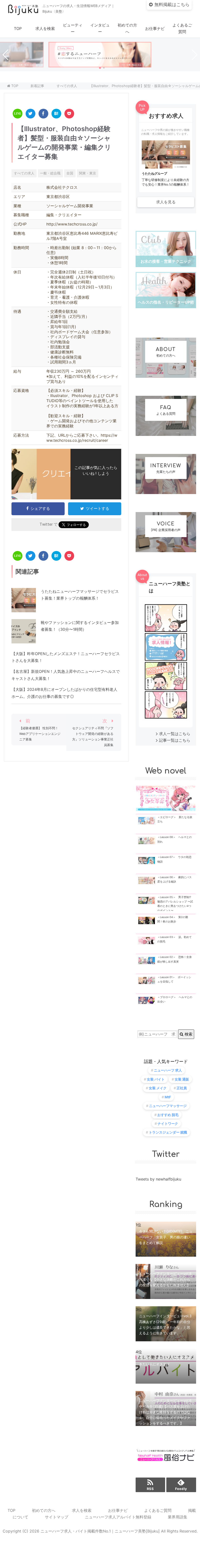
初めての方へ (127, 28)
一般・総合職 (50, 173)
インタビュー (100, 28)
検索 (187, 1034)
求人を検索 (45, 28)
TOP (18, 28)
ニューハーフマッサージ (168, 1106)
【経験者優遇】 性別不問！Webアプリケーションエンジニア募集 (39, 733)
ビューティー (72, 28)
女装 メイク (158, 1088)
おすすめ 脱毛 (168, 1115)
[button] (100, 68)
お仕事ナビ (155, 28)
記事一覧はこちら (174, 740)
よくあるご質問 (182, 28)
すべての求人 (24, 173)
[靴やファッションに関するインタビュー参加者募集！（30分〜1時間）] (23, 639)
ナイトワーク (168, 1123)
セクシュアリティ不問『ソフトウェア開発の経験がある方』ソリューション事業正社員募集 (92, 736)
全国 (69, 173)
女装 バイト (156, 1079)
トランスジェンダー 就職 (168, 1132)
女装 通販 (182, 1079)
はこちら (172, 4)
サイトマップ (56, 1517)
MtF (168, 1097)
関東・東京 (87, 173)
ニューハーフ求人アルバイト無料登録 (118, 1517)
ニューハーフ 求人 (168, 1070)
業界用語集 (177, 1517)
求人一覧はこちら (174, 733)
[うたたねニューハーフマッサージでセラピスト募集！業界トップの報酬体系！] (23, 608)
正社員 (182, 1088)
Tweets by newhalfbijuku (158, 1179)
